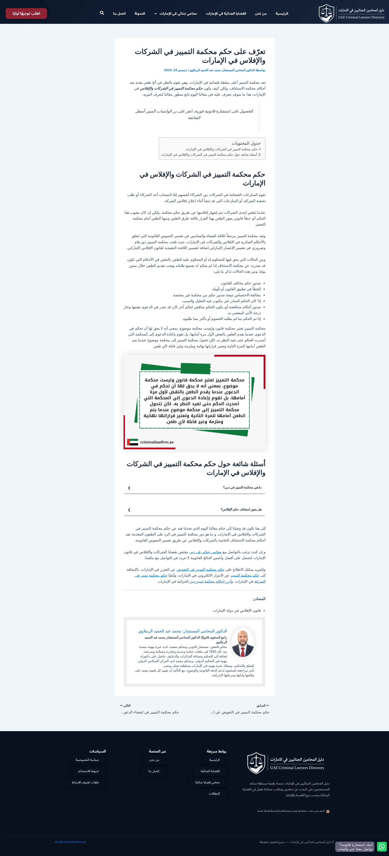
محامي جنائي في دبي (205, 552)
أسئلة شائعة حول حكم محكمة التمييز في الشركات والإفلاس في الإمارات (209, 154)
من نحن (261, 13)
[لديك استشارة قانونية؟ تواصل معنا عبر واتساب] (382, 847)
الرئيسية (282, 13)
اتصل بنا (119, 13)
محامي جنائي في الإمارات (178, 13)
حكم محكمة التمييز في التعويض (200, 569)
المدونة (140, 13)
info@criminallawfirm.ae (70, 842)
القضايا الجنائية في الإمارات (226, 13)
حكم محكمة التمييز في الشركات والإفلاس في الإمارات (221, 149)
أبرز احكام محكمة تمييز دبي (209, 581)
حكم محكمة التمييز (245, 575)
